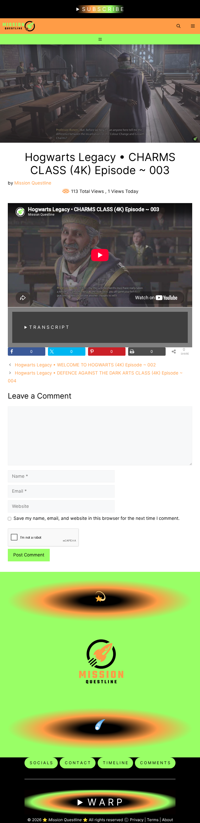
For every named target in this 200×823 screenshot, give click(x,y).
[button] (178, 26)
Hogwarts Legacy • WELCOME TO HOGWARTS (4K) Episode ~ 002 (85, 364)
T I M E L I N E (115, 762)
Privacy (136, 819)
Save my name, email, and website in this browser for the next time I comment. (97, 518)
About (167, 819)
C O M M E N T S (155, 762)
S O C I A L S (41, 762)
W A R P (105, 802)
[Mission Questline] (19, 26)
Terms (153, 819)
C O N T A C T (77, 762)
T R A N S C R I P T (49, 327)
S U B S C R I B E (102, 9)
